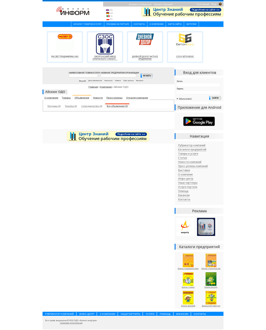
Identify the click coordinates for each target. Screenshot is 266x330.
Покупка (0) (71, 106)
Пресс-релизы (114, 97)
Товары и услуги (188, 153)
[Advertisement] (108, 121)
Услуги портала (187, 187)
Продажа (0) (54, 106)
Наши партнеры (187, 182)
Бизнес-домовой (188, 305)
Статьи (182, 157)
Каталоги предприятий (192, 149)
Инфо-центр (185, 178)
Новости (98, 97)
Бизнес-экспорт (211, 287)
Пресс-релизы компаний (193, 166)
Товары (66, 97)
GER (111, 13)
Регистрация (203, 4)
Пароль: (180, 88)
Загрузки (191, 24)
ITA (111, 16)
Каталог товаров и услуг (87, 24)
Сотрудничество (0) (91, 106)
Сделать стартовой (163, 4)
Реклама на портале (117, 24)
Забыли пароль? (185, 98)
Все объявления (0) (117, 106)
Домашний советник (211, 305)
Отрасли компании (137, 97)
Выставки (184, 170)
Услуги (150, 314)
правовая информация (71, 323)
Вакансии (184, 195)
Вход (214, 4)
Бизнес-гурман (188, 287)
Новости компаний (189, 162)
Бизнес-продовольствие (188, 268)
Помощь (183, 191)
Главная (93, 86)
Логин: (180, 81)
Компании (106, 86)
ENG (111, 10)
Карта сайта (174, 24)
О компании (156, 24)
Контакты (139, 24)
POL (111, 19)
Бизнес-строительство (210, 268)
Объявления (82, 97)
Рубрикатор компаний (191, 145)
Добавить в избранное (140, 4)
